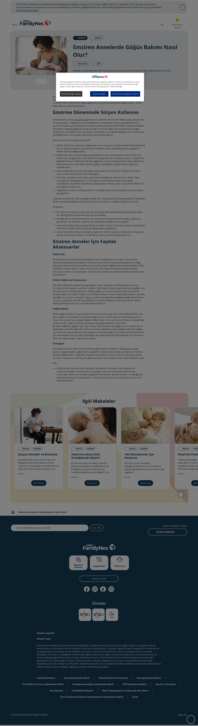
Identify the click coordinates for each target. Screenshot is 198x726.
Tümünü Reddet (99, 94)
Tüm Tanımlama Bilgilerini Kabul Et (125, 94)
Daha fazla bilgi (116, 87)
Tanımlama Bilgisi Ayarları (71, 94)
